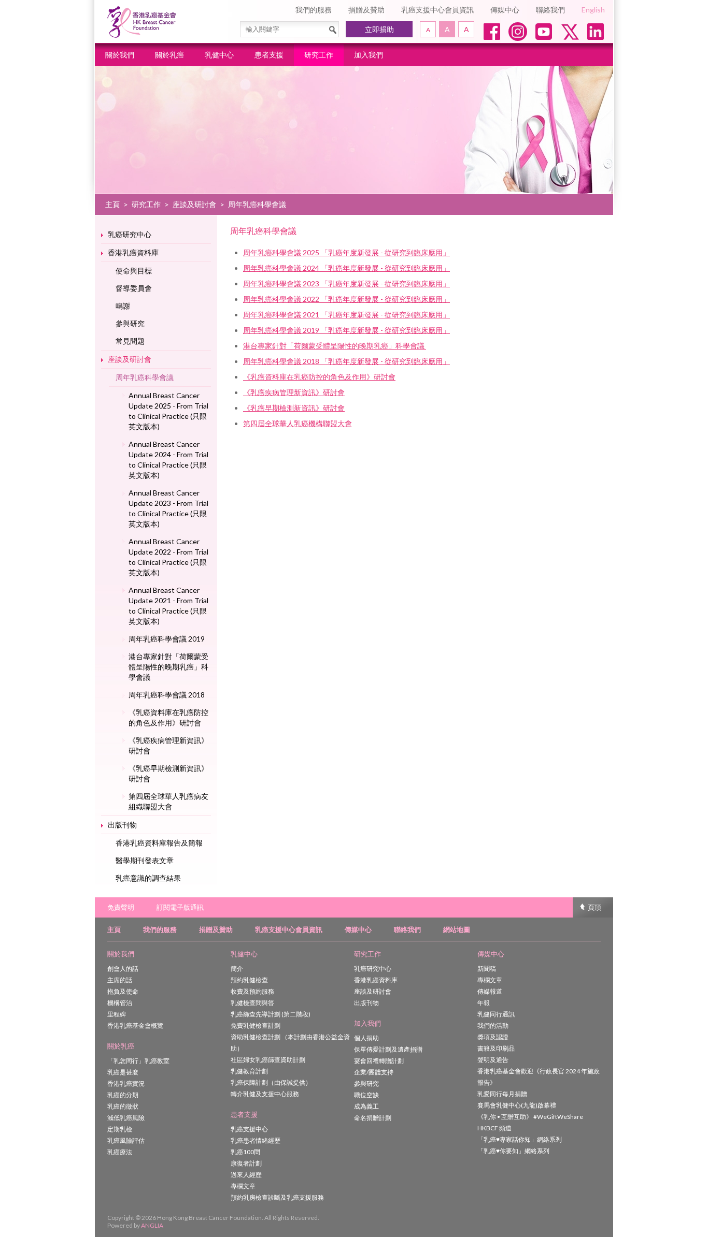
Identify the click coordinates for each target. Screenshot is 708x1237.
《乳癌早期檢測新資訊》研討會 (168, 773)
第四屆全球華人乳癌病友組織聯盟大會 (168, 801)
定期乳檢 (119, 1129)
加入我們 (368, 54)
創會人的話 (122, 968)
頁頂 (594, 907)
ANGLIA (152, 1225)
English (593, 9)
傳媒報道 (489, 991)
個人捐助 (366, 1038)
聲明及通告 (492, 1060)
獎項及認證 (492, 1037)
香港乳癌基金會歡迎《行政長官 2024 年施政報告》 (538, 1076)
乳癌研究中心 (129, 234)
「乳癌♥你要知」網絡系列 (513, 1151)
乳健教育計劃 (249, 1071)
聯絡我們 (550, 9)
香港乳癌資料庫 (133, 252)
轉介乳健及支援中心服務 (265, 1094)
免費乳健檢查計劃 (255, 1025)
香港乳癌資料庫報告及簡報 (159, 842)
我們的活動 (492, 1025)
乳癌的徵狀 (122, 1106)
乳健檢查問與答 (252, 1003)
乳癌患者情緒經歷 (255, 1140)
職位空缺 (366, 1095)
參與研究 (130, 323)
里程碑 (116, 1014)
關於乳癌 (169, 54)
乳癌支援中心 (249, 1129)
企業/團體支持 (373, 1072)
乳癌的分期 (122, 1095)
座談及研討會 (194, 204)
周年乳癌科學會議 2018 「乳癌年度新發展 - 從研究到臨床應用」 (346, 361)
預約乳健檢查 (249, 980)
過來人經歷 (246, 1174)
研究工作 (318, 54)
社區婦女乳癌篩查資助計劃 (268, 1060)
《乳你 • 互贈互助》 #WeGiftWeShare (530, 1116)
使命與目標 (134, 270)
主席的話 (119, 980)
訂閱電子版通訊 (180, 907)
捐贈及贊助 (366, 9)
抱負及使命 (122, 991)
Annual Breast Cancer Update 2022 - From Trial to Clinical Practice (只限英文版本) (168, 557)
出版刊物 (122, 824)
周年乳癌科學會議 (145, 377)
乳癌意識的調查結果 (148, 878)
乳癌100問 (245, 1152)
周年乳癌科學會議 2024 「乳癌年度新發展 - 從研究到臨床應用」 (346, 268)
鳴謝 (123, 305)
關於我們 (119, 54)
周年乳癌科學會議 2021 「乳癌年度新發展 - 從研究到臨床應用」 (346, 314)
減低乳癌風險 (126, 1118)
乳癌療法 (119, 1152)
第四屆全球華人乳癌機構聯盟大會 (297, 423)
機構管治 (119, 1003)
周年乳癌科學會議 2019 (167, 638)
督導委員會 (134, 288)
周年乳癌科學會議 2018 (167, 694)
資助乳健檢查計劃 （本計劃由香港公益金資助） (290, 1042)
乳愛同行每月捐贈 (502, 1094)
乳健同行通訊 (496, 1014)
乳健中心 (219, 54)
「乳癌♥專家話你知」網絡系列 (519, 1139)
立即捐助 (379, 29)
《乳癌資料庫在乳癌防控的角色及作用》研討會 (168, 717)
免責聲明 (120, 907)
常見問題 (130, 341)
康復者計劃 (246, 1163)
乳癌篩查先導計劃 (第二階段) (270, 1014)
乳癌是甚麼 (122, 1072)
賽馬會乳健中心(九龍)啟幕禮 (516, 1105)
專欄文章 (243, 1186)
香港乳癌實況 (126, 1083)
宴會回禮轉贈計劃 (379, 1061)
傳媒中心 (504, 9)
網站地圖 (456, 929)
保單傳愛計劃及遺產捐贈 (388, 1049)
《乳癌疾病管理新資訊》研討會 (168, 745)
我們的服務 (313, 9)
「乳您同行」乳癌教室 (138, 1061)
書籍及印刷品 (496, 1048)
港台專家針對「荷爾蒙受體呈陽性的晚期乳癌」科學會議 (168, 666)
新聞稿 (486, 968)
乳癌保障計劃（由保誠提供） (271, 1082)
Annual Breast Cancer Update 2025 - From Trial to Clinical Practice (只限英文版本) (168, 411)
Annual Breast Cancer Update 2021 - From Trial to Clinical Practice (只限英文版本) (168, 605)
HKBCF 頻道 (494, 1128)
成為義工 (366, 1106)
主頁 (112, 204)
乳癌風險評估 (126, 1140)
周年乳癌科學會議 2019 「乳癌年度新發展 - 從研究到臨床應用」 (346, 330)
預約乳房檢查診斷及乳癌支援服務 (277, 1197)
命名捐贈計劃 (372, 1118)
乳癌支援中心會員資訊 (437, 9)
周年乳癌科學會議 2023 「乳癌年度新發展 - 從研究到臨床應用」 (346, 283)
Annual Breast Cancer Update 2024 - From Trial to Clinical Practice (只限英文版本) (168, 459)
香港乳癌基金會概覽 (135, 1025)
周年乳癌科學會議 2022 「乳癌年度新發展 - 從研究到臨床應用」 (346, 299)
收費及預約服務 (252, 991)
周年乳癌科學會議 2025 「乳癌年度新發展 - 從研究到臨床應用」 (346, 252)
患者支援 (269, 54)
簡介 (237, 968)
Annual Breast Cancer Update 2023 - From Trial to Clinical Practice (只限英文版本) (168, 508)
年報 (483, 1003)
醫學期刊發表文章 (145, 860)
